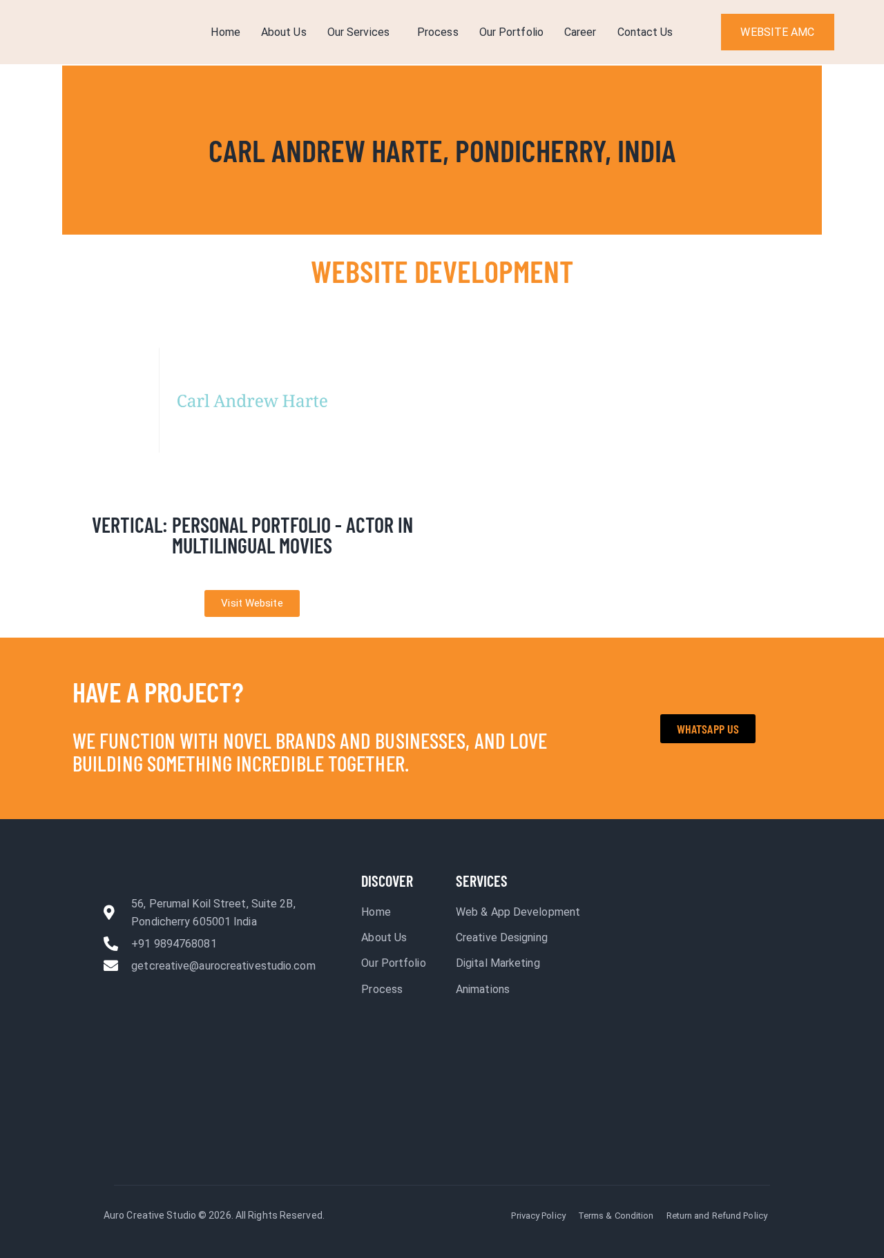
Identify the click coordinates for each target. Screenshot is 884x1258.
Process (438, 32)
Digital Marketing (498, 963)
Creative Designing (502, 937)
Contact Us (645, 32)
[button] (362, 32)
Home (225, 32)
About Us (284, 32)
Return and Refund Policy (716, 1215)
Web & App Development (518, 911)
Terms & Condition (616, 1215)
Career (580, 32)
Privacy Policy (538, 1215)
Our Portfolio (511, 32)
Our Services (358, 32)
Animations (483, 989)
